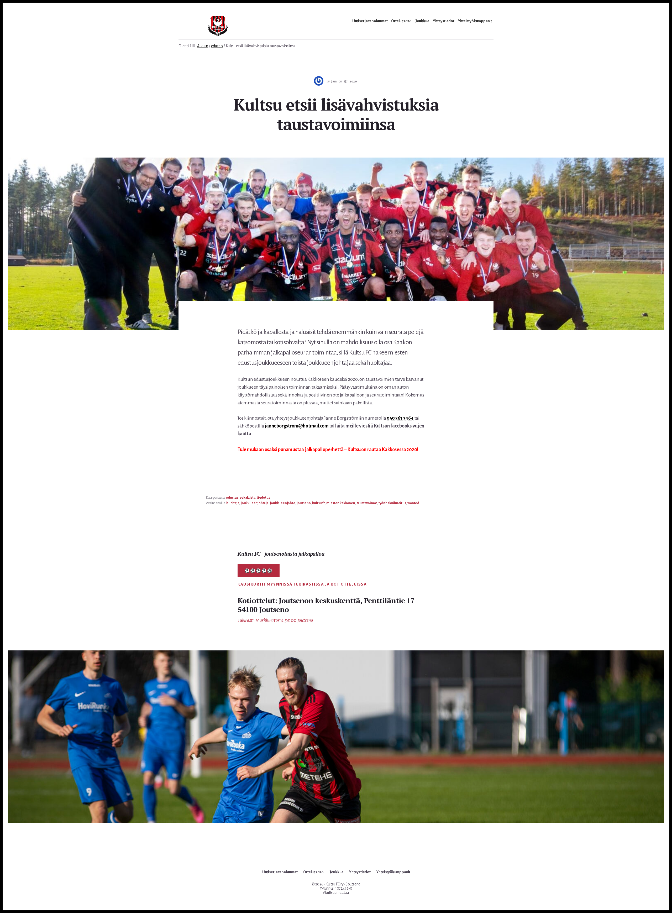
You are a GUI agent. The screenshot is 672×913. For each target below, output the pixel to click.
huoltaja (232, 503)
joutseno (304, 503)
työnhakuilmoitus (392, 503)
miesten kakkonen (340, 503)
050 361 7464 (400, 418)
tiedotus (263, 497)
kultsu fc (318, 503)
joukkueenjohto (282, 503)
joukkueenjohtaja (255, 503)
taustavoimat (367, 503)
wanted (413, 503)
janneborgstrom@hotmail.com (297, 426)
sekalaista (247, 497)
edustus (232, 497)
